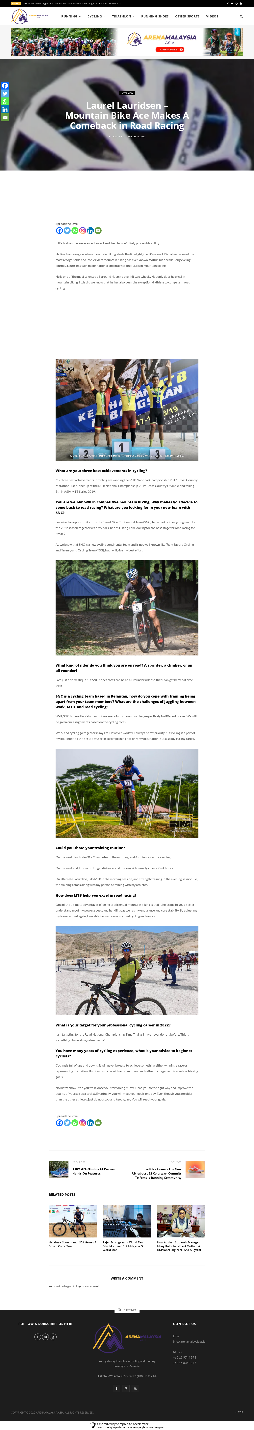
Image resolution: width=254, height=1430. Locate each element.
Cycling (95, 16)
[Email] (98, 230)
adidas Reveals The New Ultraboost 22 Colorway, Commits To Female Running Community (157, 1173)
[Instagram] (82, 230)
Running (69, 16)
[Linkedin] (90, 230)
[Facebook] (59, 230)
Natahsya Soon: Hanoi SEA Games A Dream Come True (72, 1244)
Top (240, 1412)
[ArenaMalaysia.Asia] (29, 16)
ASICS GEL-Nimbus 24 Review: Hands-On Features (93, 1171)
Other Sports (187, 16)
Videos (212, 16)
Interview (127, 93)
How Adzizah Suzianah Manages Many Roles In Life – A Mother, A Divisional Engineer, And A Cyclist (179, 1246)
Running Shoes (155, 16)
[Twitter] (67, 230)
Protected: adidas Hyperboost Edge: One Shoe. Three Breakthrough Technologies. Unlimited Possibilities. (74, 3)
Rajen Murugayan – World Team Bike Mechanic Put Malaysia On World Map (124, 1246)
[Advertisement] (127, 200)
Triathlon (121, 16)
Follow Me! (129, 1309)
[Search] (240, 16)
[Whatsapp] (74, 230)
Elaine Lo (119, 136)
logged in (69, 1286)
